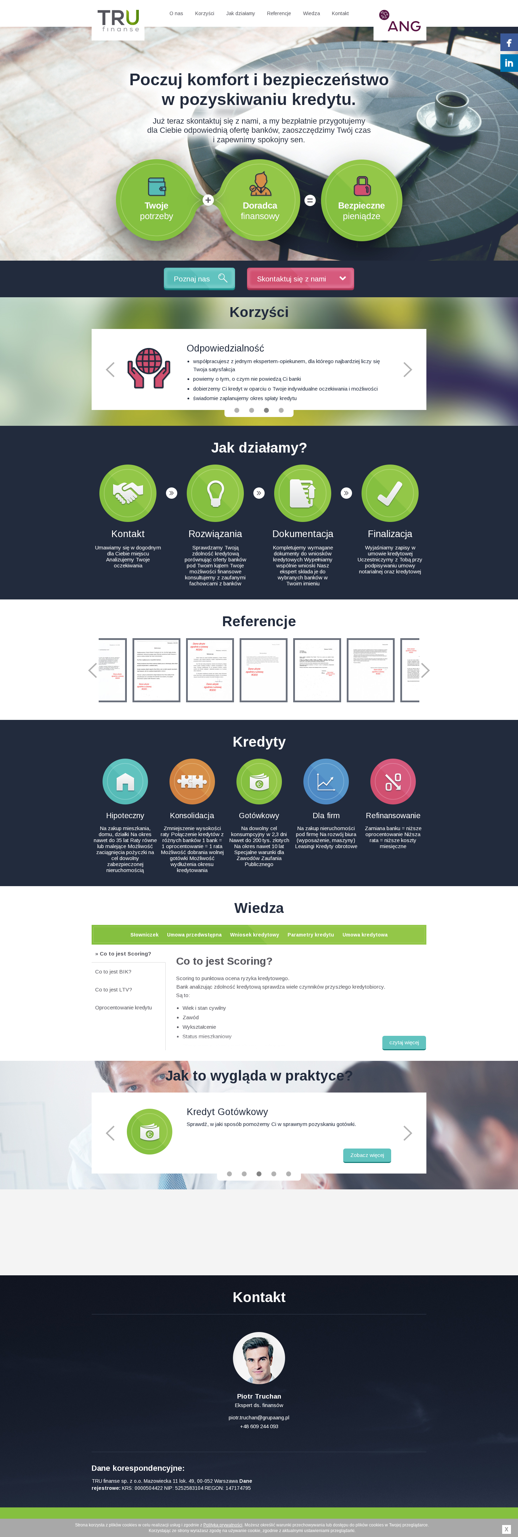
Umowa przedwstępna (194, 935)
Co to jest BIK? (113, 972)
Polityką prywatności (222, 1525)
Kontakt (340, 13)
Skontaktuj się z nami (291, 279)
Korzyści (204, 13)
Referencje (279, 13)
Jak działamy (240, 13)
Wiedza (311, 13)
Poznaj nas (192, 279)
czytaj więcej (404, 1042)
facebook (509, 42)
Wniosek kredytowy (254, 935)
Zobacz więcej (367, 1155)
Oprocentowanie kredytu (123, 1007)
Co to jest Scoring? (125, 954)
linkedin (509, 63)
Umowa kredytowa (365, 935)
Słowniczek (144, 935)
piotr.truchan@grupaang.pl (259, 1417)
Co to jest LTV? (113, 989)
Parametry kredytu (311, 935)
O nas (176, 13)
